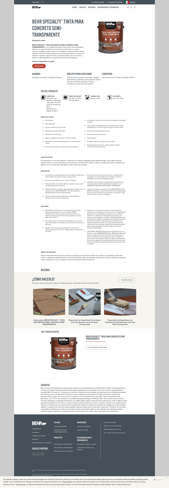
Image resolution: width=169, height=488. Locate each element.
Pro (43, 2)
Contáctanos (35, 432)
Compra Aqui (39, 66)
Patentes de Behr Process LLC (112, 429)
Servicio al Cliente (97, 2)
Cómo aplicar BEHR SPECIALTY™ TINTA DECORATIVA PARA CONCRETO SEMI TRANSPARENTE (49, 322)
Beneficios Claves (47, 117)
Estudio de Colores (82, 430)
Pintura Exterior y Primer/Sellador (63, 448)
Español (133, 2)
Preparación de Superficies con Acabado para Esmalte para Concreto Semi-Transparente (120, 322)
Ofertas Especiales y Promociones (42, 443)
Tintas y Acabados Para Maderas (63, 451)
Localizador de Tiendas (114, 2)
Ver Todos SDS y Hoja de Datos (98, 347)
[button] (159, 479)
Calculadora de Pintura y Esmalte (86, 444)
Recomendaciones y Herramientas (108, 7)
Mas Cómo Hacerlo (127, 280)
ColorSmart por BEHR (60, 426)
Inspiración (91, 7)
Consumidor (36, 2)
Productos (82, 7)
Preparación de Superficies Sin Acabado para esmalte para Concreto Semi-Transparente (85, 322)
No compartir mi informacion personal (114, 433)
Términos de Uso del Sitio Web (112, 426)
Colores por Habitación (83, 426)
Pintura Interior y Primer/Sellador (63, 444)
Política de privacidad (110, 422)
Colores (74, 7)
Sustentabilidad (36, 429)
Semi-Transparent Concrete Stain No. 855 (96, 341)
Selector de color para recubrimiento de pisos (60, 431)
